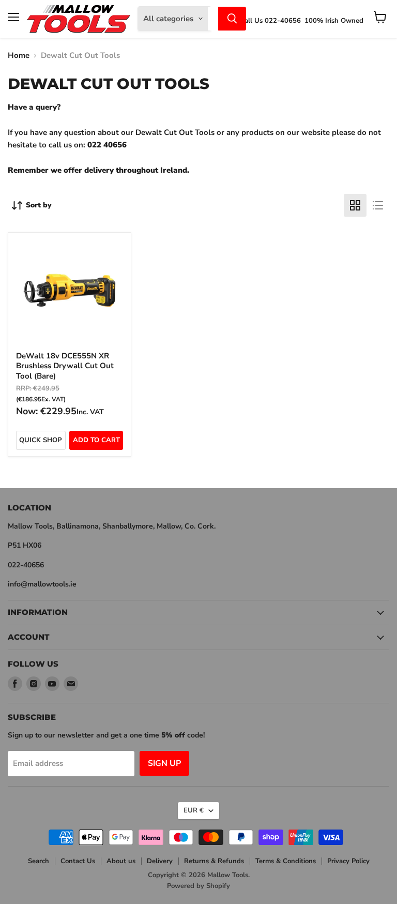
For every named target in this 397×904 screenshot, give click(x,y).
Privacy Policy (348, 861)
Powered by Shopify (198, 886)
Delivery (160, 861)
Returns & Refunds (214, 861)
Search (38, 861)
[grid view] (355, 205)
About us (120, 861)
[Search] (232, 19)
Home (18, 55)
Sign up (164, 763)
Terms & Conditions (285, 861)
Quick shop (40, 440)
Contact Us (77, 861)
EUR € (194, 810)
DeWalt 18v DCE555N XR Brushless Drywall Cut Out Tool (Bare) (65, 366)
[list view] (378, 205)
